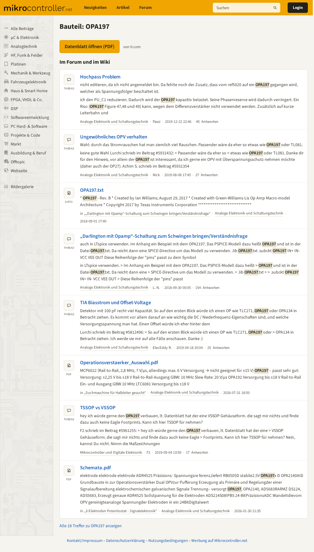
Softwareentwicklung (30, 118)
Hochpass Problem (100, 77)
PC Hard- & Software (29, 126)
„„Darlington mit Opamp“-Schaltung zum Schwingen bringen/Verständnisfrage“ (147, 213)
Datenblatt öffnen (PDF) (89, 46)
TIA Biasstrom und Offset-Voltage (115, 302)
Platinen (18, 64)
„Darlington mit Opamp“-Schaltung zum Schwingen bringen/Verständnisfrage (163, 236)
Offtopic (18, 162)
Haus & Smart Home (29, 91)
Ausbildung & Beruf (28, 153)
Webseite (19, 171)
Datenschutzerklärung (125, 540)
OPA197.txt (92, 190)
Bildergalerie (22, 187)
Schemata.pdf (95, 467)
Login (298, 7)
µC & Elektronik (25, 38)
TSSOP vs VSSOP (98, 407)
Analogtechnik (24, 46)
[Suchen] (275, 7)
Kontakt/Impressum (84, 540)
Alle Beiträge (22, 29)
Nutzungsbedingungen (168, 540)
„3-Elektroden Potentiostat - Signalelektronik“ (120, 511)
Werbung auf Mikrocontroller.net (219, 540)
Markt (16, 144)
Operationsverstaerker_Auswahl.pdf (119, 362)
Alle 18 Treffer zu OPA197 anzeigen (90, 526)
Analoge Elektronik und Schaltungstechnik (114, 121)
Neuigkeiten (95, 8)
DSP (14, 109)
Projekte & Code (25, 135)
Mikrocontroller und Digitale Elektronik (111, 452)
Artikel (123, 8)
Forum (145, 8)
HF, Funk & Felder (27, 55)
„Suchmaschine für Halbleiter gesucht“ (115, 392)
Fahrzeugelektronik (28, 82)
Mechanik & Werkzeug (30, 73)
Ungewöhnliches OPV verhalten (113, 137)
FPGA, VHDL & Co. (27, 100)
